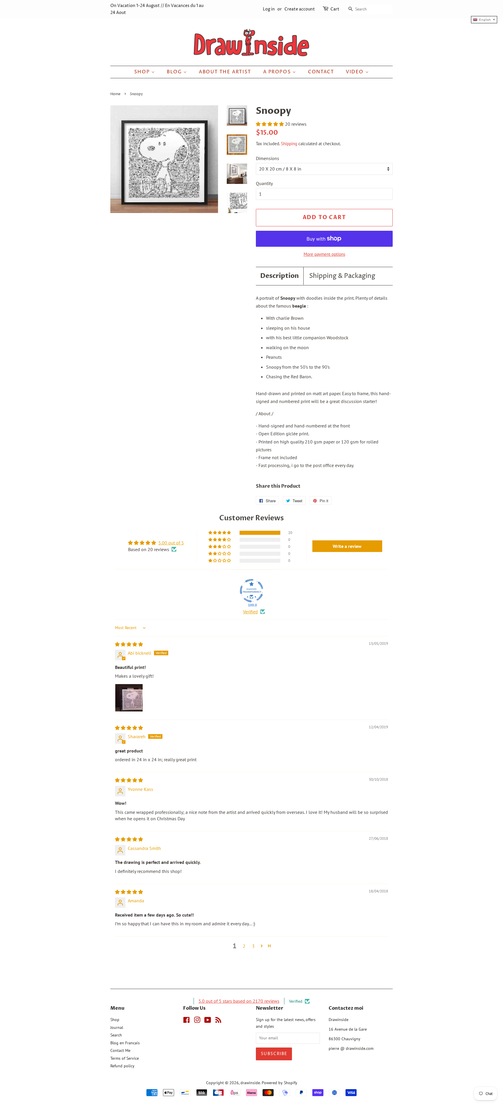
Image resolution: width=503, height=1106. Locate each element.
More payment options (324, 254)
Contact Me (120, 1050)
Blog (175, 72)
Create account (299, 9)
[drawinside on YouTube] (207, 1021)
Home (115, 94)
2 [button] (244, 946)
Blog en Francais (125, 1042)
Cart (334, 9)
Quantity (264, 183)
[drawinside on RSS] (218, 1021)
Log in (269, 9)
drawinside (250, 1082)
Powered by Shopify (279, 1082)
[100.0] (251, 590)
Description (279, 275)
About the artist (225, 72)
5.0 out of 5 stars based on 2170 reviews (239, 1001)
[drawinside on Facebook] (186, 1021)
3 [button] (253, 946)
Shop (142, 72)
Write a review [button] (347, 546)
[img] (129, 644)
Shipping (289, 143)
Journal (116, 1027)
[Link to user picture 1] (129, 698)
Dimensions (267, 158)
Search (116, 1035)
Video (355, 72)
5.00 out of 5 (171, 543)
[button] (270, 124)
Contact (321, 72)
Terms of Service (124, 1058)
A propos (278, 72)
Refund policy (122, 1065)
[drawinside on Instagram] (197, 1021)
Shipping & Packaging (342, 276)
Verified (250, 612)
